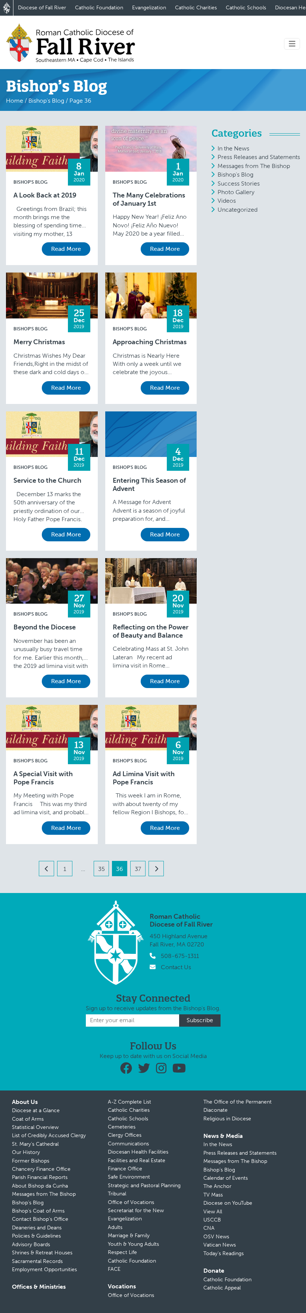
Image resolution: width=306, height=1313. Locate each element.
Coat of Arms (28, 1119)
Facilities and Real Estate (136, 1160)
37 (138, 868)
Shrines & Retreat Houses (42, 1253)
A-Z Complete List (129, 1102)
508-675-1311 (180, 955)
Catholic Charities (196, 7)
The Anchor (217, 1186)
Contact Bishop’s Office (40, 1219)
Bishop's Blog (46, 100)
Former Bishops (30, 1161)
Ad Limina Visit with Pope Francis (144, 778)
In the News (233, 148)
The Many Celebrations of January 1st (149, 200)
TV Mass (213, 1195)
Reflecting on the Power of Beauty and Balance (150, 631)
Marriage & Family (129, 1235)
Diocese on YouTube (227, 1203)
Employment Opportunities (44, 1269)
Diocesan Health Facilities (138, 1152)
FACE (114, 1269)
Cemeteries (121, 1127)
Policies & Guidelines (36, 1236)
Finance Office (125, 1169)
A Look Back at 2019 (44, 195)
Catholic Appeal (222, 1288)
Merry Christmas (39, 342)
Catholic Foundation (99, 7)
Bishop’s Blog (28, 1203)
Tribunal (117, 1194)
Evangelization (149, 7)
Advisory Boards (31, 1244)
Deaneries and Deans (37, 1228)
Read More (66, 248)
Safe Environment (129, 1177)
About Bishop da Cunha (40, 1186)
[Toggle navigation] (292, 44)
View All (212, 1211)
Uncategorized (237, 209)
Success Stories (239, 183)
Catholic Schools (246, 7)
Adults (115, 1227)
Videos (227, 200)
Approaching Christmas (150, 342)
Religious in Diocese (227, 1119)
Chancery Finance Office (41, 1169)
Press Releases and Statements (259, 157)
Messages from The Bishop (254, 165)
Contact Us (176, 967)
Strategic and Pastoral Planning (144, 1185)
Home (14, 100)
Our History (26, 1152)
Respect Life (122, 1252)
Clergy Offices (124, 1135)
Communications (128, 1144)
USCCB (212, 1220)
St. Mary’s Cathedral (35, 1144)
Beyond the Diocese (44, 627)
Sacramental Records (37, 1261)
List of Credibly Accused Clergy (49, 1135)
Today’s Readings (223, 1253)
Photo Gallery (236, 192)
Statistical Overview (35, 1127)
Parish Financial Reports (40, 1177)
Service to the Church (47, 481)
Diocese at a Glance (36, 1110)
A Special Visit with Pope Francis (43, 778)
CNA (209, 1228)
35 (101, 868)
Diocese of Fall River (42, 7)
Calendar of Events (225, 1178)
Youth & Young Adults (133, 1244)
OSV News (216, 1236)
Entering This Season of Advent (149, 485)
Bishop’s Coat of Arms (38, 1211)
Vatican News (219, 1245)
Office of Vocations (131, 1202)
